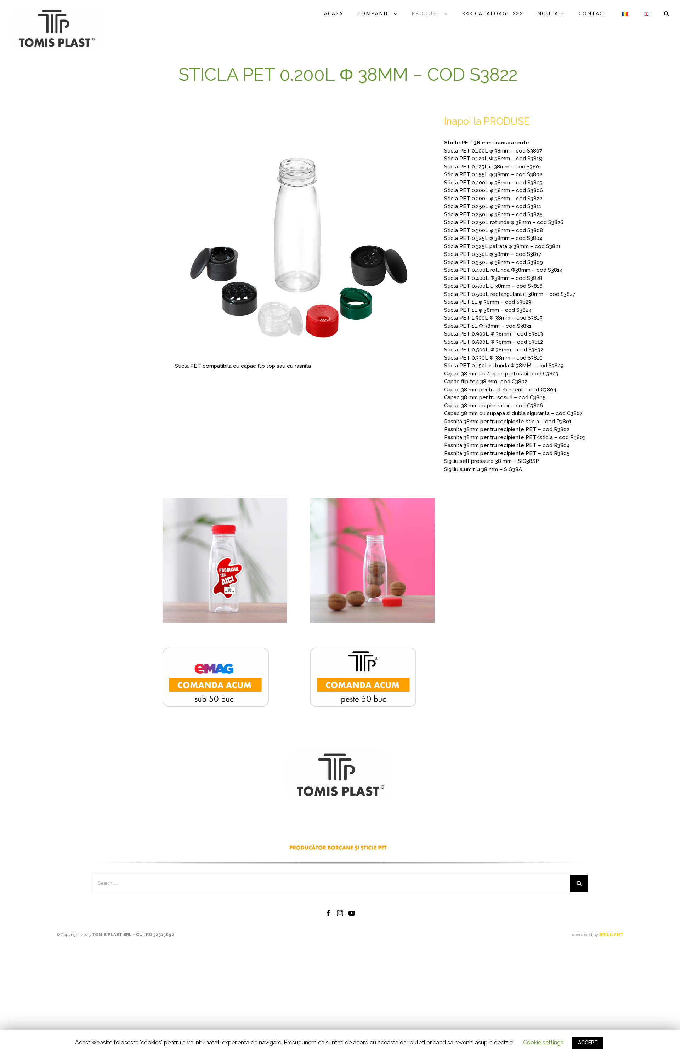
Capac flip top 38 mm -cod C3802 (485, 381)
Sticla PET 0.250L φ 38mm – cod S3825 (493, 214)
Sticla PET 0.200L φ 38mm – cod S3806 (493, 190)
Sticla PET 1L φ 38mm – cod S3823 (487, 302)
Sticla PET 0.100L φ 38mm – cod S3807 (493, 151)
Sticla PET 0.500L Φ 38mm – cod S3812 (493, 342)
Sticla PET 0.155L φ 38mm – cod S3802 (493, 174)
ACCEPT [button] (588, 1042)
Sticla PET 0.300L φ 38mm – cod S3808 (493, 230)
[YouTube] (351, 913)
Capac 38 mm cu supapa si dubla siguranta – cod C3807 (513, 413)
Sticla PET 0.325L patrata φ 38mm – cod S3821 (502, 246)
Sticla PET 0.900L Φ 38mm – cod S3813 (493, 334)
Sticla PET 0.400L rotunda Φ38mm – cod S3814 (503, 270)
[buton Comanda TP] (363, 651)
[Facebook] (328, 913)
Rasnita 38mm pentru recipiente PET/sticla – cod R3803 (515, 437)
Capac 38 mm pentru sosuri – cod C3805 (495, 397)
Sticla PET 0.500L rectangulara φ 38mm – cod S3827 (510, 294)
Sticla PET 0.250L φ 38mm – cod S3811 (493, 206)
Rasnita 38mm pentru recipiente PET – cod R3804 (507, 445)
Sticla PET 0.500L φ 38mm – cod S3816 (493, 286)
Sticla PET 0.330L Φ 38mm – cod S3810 (493, 358)
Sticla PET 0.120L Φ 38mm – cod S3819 (493, 158)
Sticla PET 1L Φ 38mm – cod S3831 (488, 326)
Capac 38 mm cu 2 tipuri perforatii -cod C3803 (501, 374)
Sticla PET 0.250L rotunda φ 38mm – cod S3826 (503, 222)
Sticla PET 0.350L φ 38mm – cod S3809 (493, 262)
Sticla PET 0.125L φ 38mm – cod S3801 (493, 167)
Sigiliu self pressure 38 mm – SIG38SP (491, 461)
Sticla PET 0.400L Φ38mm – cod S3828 (493, 278)
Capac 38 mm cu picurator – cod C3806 (493, 405)
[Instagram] (340, 913)
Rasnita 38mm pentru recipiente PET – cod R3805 (507, 453)
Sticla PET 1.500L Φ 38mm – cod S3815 (493, 318)
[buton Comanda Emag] (216, 651)
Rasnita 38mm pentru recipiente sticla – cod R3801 (508, 421)
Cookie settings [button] (543, 1042)
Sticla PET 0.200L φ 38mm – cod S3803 (493, 182)
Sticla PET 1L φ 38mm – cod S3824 (488, 310)
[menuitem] (340, 13)
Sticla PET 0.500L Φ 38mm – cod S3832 (493, 349)
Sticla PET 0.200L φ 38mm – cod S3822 (493, 198)
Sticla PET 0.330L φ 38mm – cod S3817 (493, 254)
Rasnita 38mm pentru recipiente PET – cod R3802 (507, 429)
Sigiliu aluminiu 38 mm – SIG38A (483, 469)
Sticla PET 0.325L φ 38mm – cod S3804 (493, 238)
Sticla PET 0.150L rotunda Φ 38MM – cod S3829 (504, 365)
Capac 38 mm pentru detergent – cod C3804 (500, 389)
